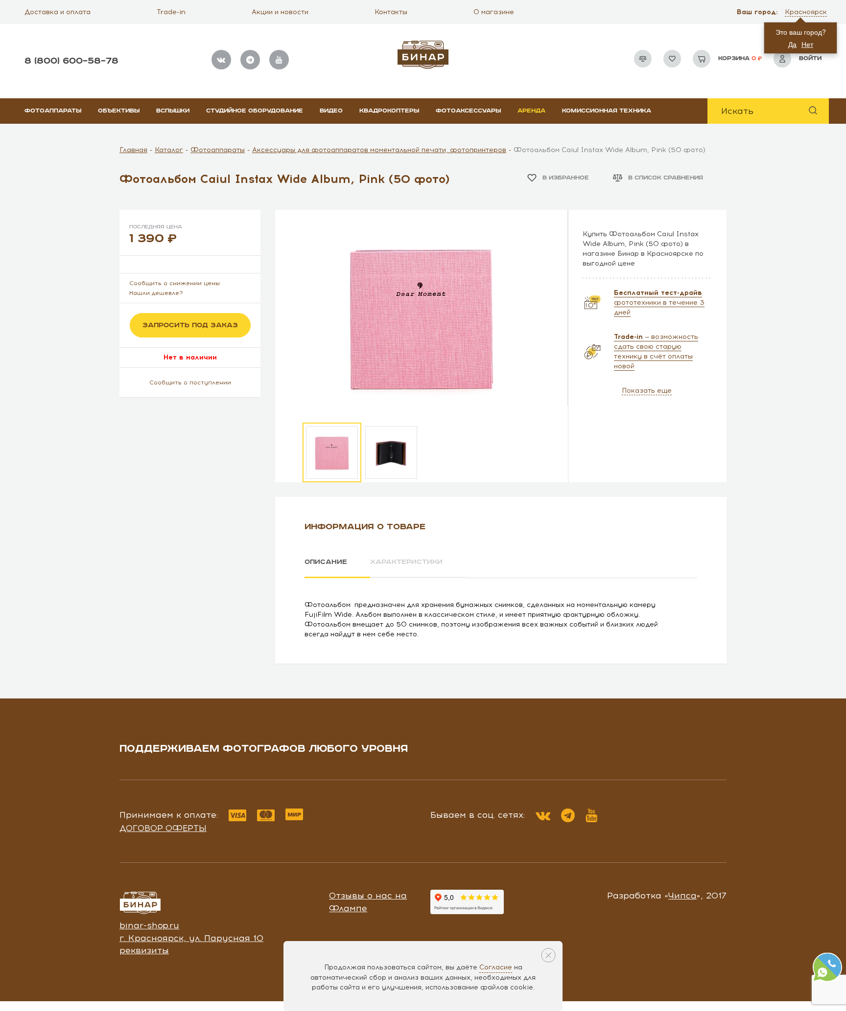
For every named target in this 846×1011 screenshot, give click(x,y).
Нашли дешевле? (156, 293)
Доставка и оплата (57, 12)
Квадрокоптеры (389, 110)
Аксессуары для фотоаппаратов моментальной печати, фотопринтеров (379, 150)
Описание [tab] (326, 562)
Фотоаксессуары (468, 110)
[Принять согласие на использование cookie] (548, 955)
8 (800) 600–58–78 (71, 61)
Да (792, 44)
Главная (133, 150)
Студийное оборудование (254, 110)
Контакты (391, 12)
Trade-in (171, 12)
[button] (807, 12)
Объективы (119, 110)
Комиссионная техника (606, 110)
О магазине (493, 12)
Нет (807, 44)
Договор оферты (163, 828)
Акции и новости (280, 12)
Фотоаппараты (52, 110)
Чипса (682, 895)
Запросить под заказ (190, 325)
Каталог (169, 150)
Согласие (495, 967)
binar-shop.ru (149, 925)
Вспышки (172, 110)
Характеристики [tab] (406, 562)
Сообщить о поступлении (190, 382)
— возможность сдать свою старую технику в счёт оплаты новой (656, 351)
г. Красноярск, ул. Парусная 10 (191, 938)
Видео (331, 110)
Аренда (531, 110)
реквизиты (144, 950)
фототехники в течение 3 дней (659, 302)
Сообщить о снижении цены (174, 283)
